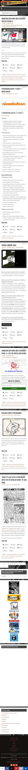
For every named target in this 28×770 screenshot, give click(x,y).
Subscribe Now (14, 388)
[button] (14, 381)
